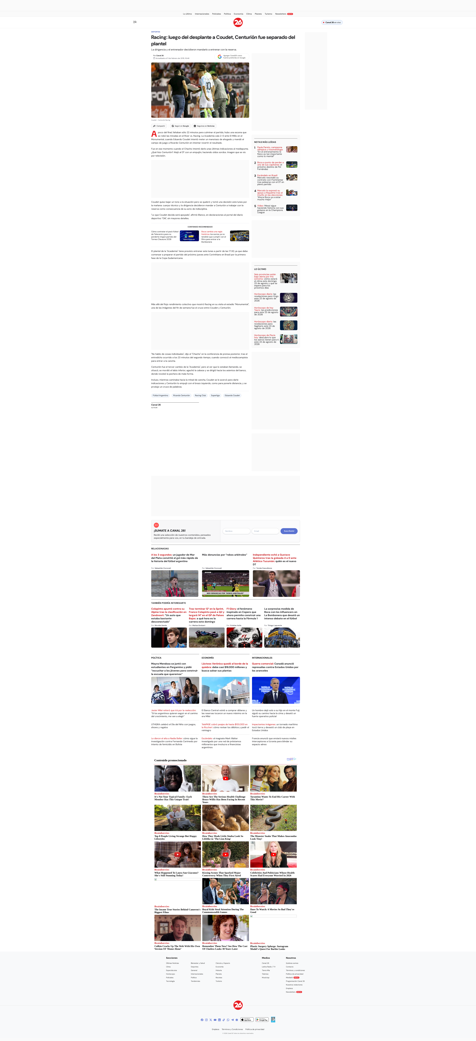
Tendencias (195, 981)
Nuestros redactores (294, 985)
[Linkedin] (219, 1020)
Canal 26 (160, 55)
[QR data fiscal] (273, 1021)
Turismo (219, 981)
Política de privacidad (294, 974)
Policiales (169, 977)
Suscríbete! (289, 531)
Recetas (219, 977)
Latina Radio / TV (268, 967)
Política (156, 657)
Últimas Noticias (172, 963)
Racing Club (200, 395)
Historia (219, 970)
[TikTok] (224, 1020)
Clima (168, 967)
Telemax (265, 974)
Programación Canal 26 (295, 981)
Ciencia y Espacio (223, 963)
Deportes (155, 32)
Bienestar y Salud (198, 963)
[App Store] (247, 1019)
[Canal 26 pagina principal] (238, 26)
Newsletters (293, 992)
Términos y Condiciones (232, 1029)
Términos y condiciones (295, 970)
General (194, 970)
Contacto (289, 967)
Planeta (219, 974)
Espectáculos (171, 970)
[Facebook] (202, 1020)
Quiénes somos (292, 963)
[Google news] (237, 1020)
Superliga (215, 395)
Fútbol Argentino (160, 395)
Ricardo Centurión (181, 395)
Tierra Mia (266, 970)
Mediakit (292, 977)
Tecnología (170, 981)
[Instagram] (206, 1020)
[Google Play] (262, 1019)
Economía (208, 657)
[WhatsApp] (228, 1020)
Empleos (289, 988)
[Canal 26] (238, 1006)
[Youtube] (215, 1020)
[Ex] (210, 1020)
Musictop (265, 977)
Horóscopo (170, 974)
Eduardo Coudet (232, 395)
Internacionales (262, 657)
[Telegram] (232, 1020)
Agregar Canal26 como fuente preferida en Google (234, 56)
